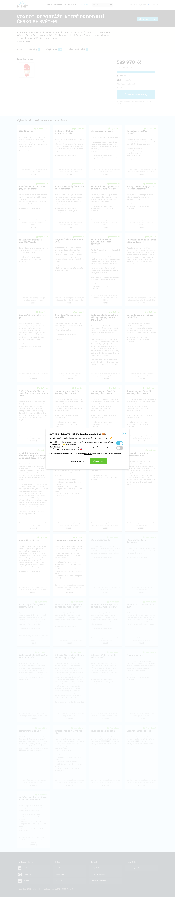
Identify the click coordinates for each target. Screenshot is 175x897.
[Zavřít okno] (124, 433)
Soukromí (88, 454)
